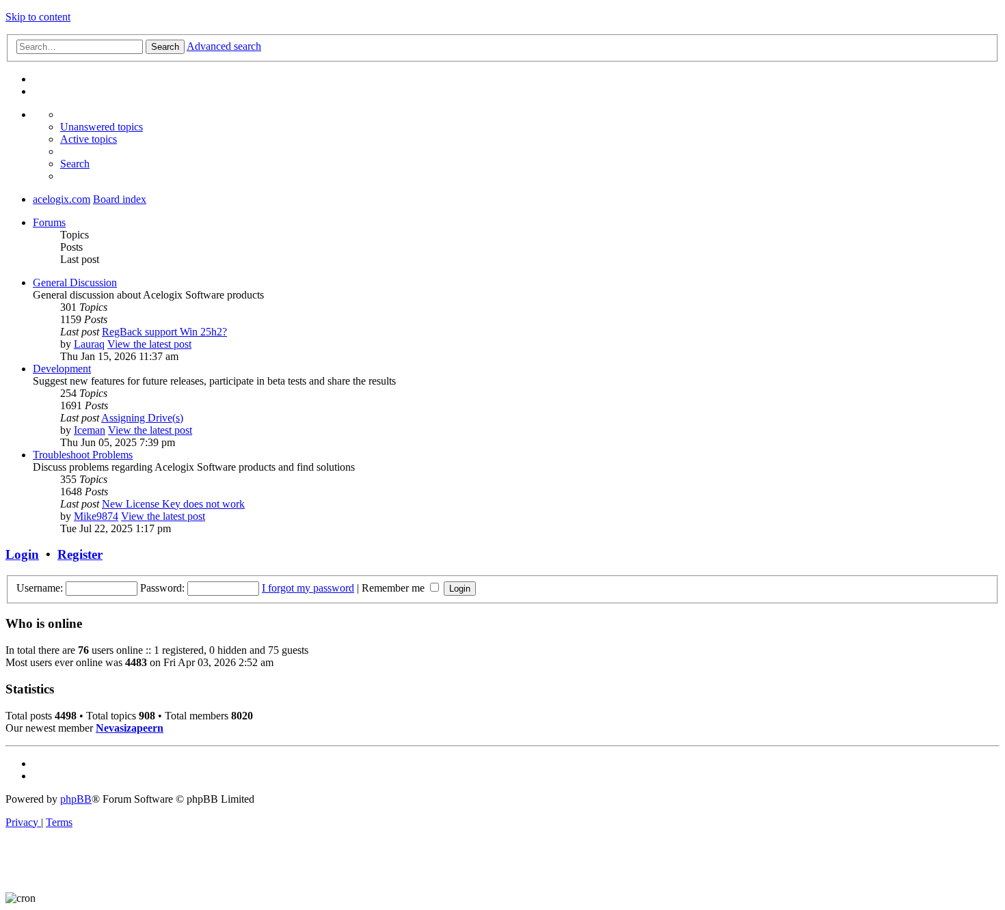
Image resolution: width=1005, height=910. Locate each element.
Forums (49, 222)
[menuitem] (101, 127)
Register (80, 554)
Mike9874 (96, 516)
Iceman (89, 430)
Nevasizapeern (129, 728)
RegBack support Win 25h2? (164, 331)
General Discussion (75, 282)
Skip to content (37, 17)
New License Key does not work (173, 504)
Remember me (394, 588)
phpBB (76, 799)
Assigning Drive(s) (142, 418)
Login (22, 554)
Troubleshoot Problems (83, 454)
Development (62, 368)
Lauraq (89, 344)
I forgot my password (308, 588)
